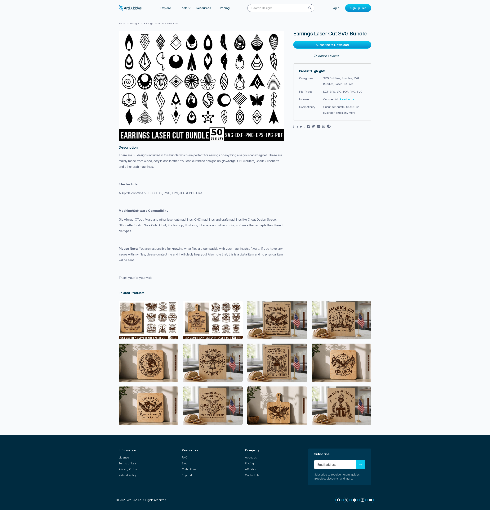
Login (335, 8)
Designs (135, 23)
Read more (347, 99)
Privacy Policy (128, 469)
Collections (189, 469)
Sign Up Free (358, 8)
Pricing (225, 8)
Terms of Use (127, 463)
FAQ (184, 457)
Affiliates (250, 469)
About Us (251, 457)
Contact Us (252, 475)
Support (187, 475)
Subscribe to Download (332, 45)
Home (122, 23)
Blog (185, 463)
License (124, 457)
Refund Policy (127, 475)
